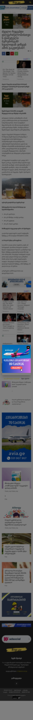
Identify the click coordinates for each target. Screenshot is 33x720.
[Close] (28, 347)
